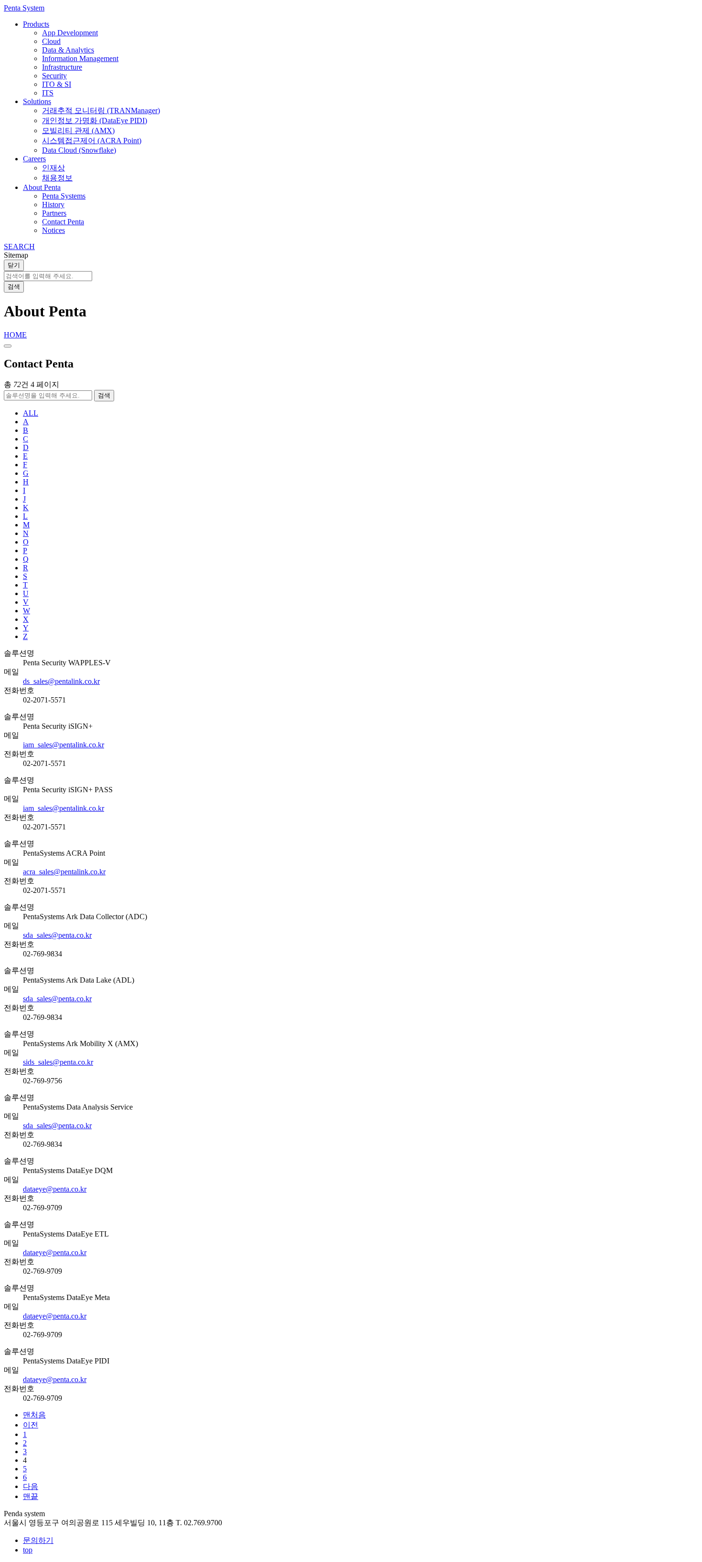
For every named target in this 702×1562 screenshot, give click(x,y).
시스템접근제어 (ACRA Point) (91, 140)
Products (36, 24)
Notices (53, 230)
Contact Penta (63, 222)
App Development (70, 33)
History (53, 204)
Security (54, 76)
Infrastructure (62, 67)
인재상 (53, 168)
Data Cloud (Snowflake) (79, 150)
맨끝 (30, 1496)
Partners (54, 213)
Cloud (51, 41)
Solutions (37, 101)
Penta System (24, 8)
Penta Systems (63, 196)
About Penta (42, 187)
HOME (15, 335)
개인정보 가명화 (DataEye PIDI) (94, 120)
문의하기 (38, 1540)
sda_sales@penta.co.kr (57, 935)
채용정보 (57, 178)
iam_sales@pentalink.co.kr (63, 745)
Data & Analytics (68, 50)
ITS (47, 93)
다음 (30, 1486)
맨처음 (34, 1415)
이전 (30, 1425)
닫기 (14, 265)
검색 (14, 286)
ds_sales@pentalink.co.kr (61, 681)
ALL (30, 413)
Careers (34, 159)
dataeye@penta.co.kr (54, 1189)
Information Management (80, 58)
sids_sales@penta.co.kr (58, 1062)
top (27, 1550)
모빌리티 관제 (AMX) (78, 130)
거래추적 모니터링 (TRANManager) (101, 110)
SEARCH (19, 246)
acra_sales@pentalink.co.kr (64, 872)
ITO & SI (56, 84)
